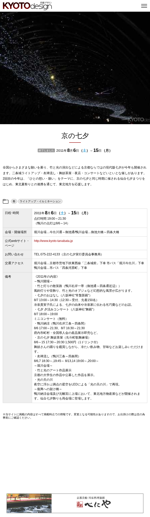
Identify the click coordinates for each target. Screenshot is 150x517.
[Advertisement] (75, 456)
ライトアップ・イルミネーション (40, 201)
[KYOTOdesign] (27, 8)
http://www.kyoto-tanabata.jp (53, 240)
